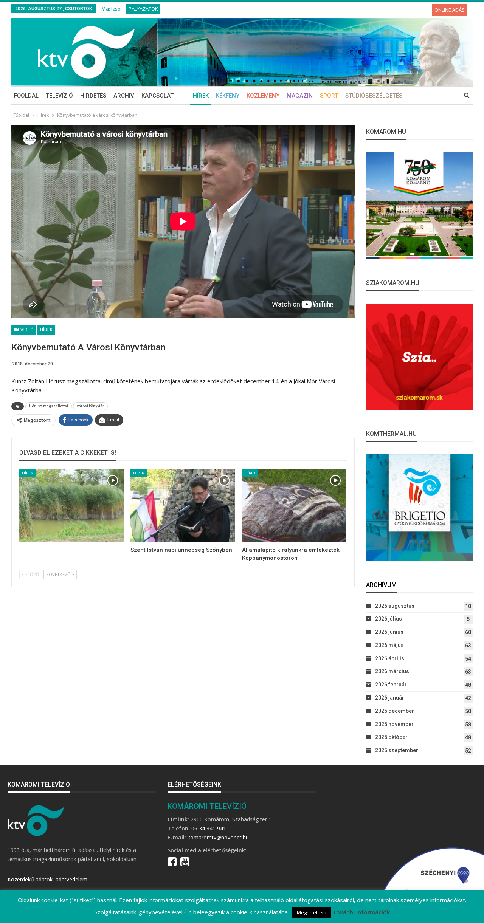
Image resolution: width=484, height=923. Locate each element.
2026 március (392, 671)
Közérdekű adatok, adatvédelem (47, 879)
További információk (361, 912)
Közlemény (263, 95)
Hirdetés (93, 95)
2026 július (388, 619)
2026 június (389, 632)
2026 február (391, 684)
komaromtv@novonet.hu (218, 837)
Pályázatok (143, 8)
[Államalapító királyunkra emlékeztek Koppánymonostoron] (294, 506)
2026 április (389, 658)
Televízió (59, 95)
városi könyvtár (90, 406)
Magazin (300, 95)
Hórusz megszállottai (48, 406)
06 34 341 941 (208, 828)
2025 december (394, 711)
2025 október (391, 737)
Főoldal (26, 95)
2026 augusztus (394, 606)
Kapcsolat (157, 95)
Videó (26, 330)
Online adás (449, 9)
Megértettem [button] (311, 912)
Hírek (201, 95)
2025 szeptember (396, 750)
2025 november (394, 724)
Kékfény (227, 95)
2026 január (389, 698)
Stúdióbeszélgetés (373, 95)
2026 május (389, 645)
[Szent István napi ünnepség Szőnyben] (182, 506)
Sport (329, 95)
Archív (123, 95)
